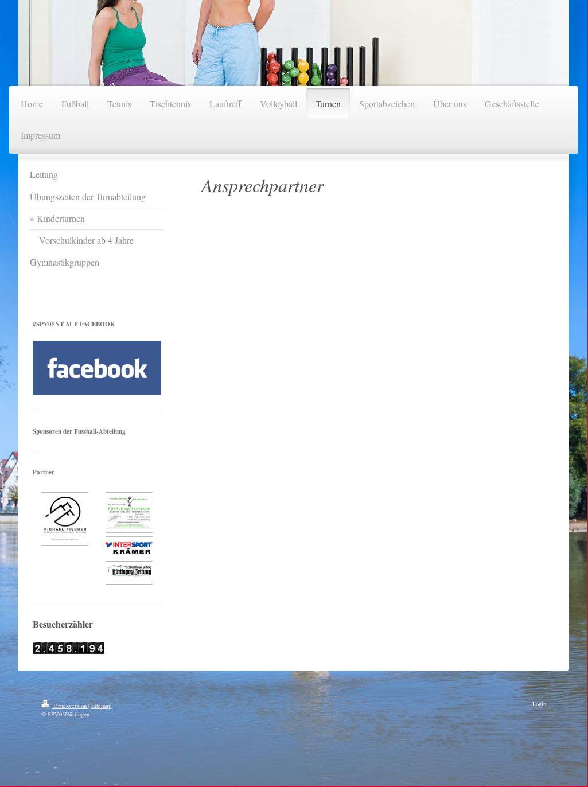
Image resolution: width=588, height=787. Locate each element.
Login (539, 704)
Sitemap (101, 706)
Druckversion (70, 706)
